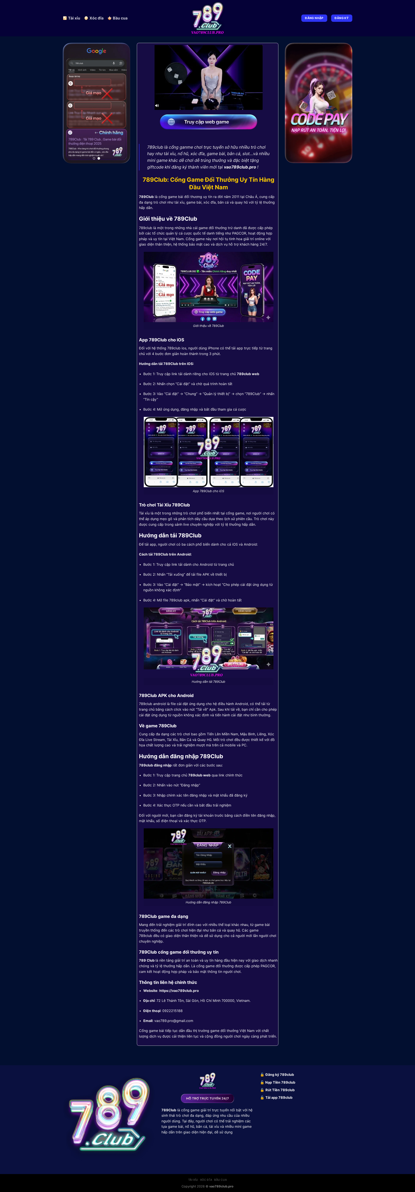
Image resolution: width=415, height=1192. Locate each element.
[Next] (123, 101)
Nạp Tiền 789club (280, 1082)
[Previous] (69, 101)
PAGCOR (239, 233)
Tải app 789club (278, 1097)
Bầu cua (120, 18)
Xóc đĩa (96, 18)
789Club (146, 196)
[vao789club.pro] (207, 18)
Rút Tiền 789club (280, 1090)
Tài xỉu (74, 18)
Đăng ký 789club (279, 1074)
